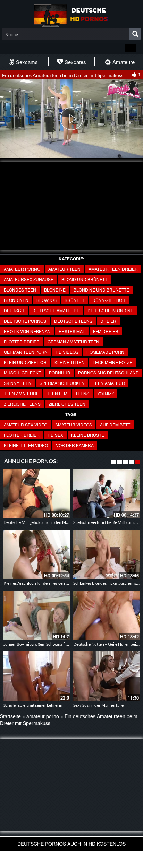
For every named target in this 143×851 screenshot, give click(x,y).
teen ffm (57, 393)
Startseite (10, 716)
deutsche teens (73, 321)
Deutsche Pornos (25, 321)
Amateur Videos (73, 424)
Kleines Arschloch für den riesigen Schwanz (42, 583)
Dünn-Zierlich (108, 300)
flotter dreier (22, 341)
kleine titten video (26, 445)
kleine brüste (87, 435)
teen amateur (109, 383)
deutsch (14, 310)
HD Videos (67, 352)
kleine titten (69, 362)
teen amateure (21, 393)
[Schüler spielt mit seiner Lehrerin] (36, 676)
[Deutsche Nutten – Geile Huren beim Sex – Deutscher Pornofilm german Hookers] (106, 615)
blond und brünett (84, 279)
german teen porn (26, 352)
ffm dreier (105, 331)
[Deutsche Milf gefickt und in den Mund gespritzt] (36, 493)
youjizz (105, 393)
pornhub (59, 373)
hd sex (55, 435)
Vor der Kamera (75, 445)
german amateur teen (73, 341)
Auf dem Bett (115, 424)
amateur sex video (25, 424)
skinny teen (18, 383)
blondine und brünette (101, 290)
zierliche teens (22, 404)
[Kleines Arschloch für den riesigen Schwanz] (36, 554)
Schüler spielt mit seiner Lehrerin (32, 705)
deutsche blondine (110, 310)
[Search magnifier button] (135, 34)
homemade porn (105, 352)
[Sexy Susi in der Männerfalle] (106, 676)
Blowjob (46, 300)
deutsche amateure (55, 310)
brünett (74, 300)
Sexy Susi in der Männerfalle (98, 705)
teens (82, 393)
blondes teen (20, 290)
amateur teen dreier (113, 269)
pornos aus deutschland (108, 373)
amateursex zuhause (28, 279)
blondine (55, 290)
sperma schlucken (62, 383)
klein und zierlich (25, 362)
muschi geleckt (22, 373)
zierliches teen (67, 404)
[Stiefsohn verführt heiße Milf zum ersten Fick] (106, 493)
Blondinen (16, 300)
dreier (108, 321)
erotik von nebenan (27, 331)
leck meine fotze (112, 362)
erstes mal (72, 331)
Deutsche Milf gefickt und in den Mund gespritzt (46, 522)
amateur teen (64, 269)
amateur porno (22, 269)
